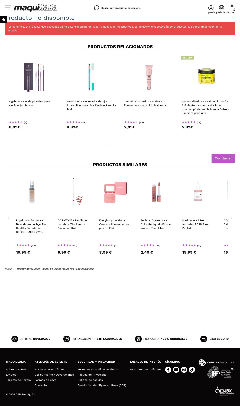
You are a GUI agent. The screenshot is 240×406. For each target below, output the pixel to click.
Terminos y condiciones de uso (98, 369)
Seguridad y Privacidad (96, 361)
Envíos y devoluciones (49, 369)
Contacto (41, 385)
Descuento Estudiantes (145, 369)
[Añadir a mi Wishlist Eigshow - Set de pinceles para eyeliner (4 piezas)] (34, 58)
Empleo (11, 374)
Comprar (34, 133)
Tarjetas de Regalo (18, 380)
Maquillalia (16, 361)
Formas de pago (45, 380)
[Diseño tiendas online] (224, 390)
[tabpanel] (34, 97)
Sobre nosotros (16, 369)
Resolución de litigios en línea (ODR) (102, 385)
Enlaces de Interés (145, 361)
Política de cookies (90, 380)
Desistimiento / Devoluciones (54, 374)
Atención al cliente (51, 361)
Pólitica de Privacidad (92, 374)
